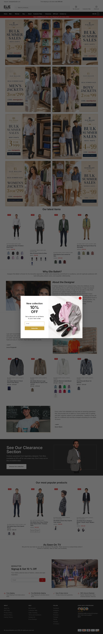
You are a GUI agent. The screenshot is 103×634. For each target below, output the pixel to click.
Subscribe (34, 328)
